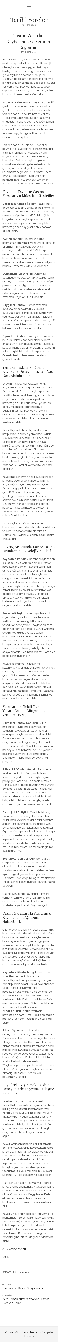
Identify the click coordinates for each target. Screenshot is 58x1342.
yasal (5, 1256)
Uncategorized (26, 1272)
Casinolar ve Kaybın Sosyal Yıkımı (22, 1288)
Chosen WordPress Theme (21, 1332)
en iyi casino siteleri (14, 1248)
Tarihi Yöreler (29, 19)
